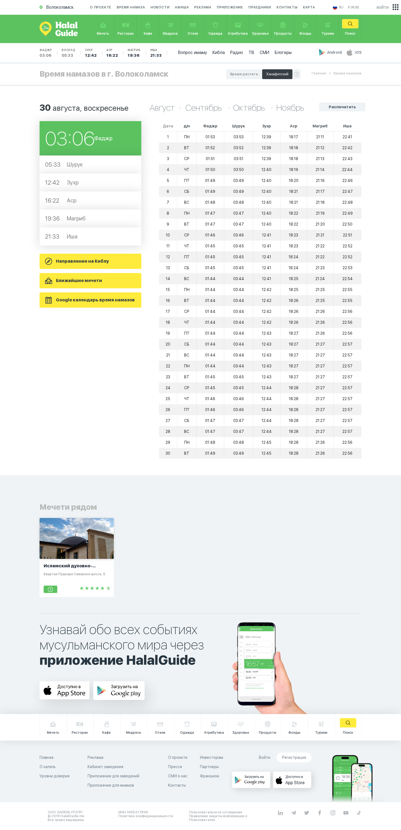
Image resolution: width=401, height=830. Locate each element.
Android (335, 52)
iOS (358, 52)
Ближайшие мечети (79, 280)
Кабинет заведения (105, 767)
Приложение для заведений (113, 776)
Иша (156, 53)
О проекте (100, 7)
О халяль (48, 767)
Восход (69, 53)
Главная (319, 73)
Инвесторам (211, 757)
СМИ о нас (177, 776)
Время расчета (244, 74)
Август (162, 108)
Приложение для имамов (111, 785)
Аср (112, 53)
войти (383, 7)
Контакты (287, 7)
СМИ (264, 52)
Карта (309, 7)
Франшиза (209, 776)
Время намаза (131, 7)
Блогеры (283, 52)
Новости (160, 7)
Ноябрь (290, 108)
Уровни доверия (55, 776)
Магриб (134, 53)
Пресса (175, 767)
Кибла (219, 52)
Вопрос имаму (192, 52)
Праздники (260, 7)
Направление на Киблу (82, 261)
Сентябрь (204, 108)
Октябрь (250, 108)
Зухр (91, 53)
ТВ (251, 52)
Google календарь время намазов (95, 299)
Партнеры (209, 767)
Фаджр (46, 53)
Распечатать (342, 107)
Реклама (202, 7)
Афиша (182, 7)
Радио (236, 52)
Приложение (230, 7)
